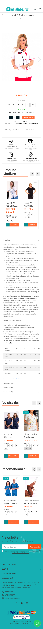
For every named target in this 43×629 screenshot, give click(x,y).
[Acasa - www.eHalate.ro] (17, 9)
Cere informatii (29, 129)
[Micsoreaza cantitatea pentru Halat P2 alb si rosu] (11, 117)
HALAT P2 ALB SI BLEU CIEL (11, 204)
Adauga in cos (28, 117)
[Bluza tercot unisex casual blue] (11, 487)
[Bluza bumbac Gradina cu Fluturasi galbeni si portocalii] (31, 420)
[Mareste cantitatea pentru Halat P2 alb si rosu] (17, 117)
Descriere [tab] (6, 240)
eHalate (21, 19)
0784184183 (9, 592)
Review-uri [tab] (8, 392)
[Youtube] (21, 603)
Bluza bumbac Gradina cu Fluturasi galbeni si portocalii (31, 435)
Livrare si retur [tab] (8, 388)
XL (27, 105)
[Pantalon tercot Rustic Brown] (31, 487)
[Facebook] (16, 603)
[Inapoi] (1, 15)
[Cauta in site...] (35, 9)
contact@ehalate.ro (12, 598)
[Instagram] (27, 603)
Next (39, 59)
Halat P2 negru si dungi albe (29, 204)
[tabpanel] (21, 57)
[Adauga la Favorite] (17, 183)
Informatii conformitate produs (14, 379)
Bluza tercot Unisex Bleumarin (10, 435)
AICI (10, 343)
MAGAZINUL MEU (9, 564)
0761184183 (9, 595)
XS (9, 105)
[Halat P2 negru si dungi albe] (30, 190)
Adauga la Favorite (12, 129)
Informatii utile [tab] (8, 384)
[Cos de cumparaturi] (40, 9)
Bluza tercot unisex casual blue (10, 502)
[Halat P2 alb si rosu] (21, 57)
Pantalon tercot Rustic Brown (31, 502)
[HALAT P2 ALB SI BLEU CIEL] (12, 190)
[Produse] (3, 9)
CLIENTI (5, 569)
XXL (33, 105)
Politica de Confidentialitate (20, 553)
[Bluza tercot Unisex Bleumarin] (11, 420)
